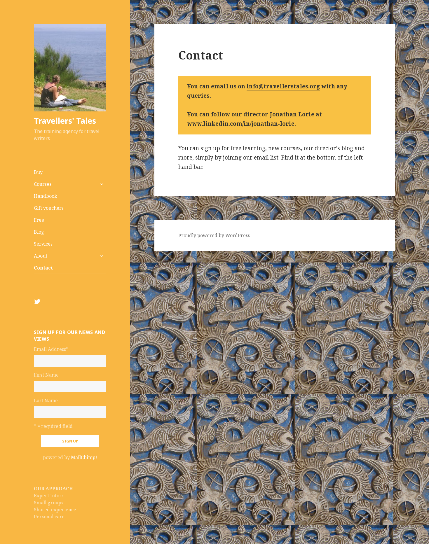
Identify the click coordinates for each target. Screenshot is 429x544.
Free (39, 220)
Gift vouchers (49, 208)
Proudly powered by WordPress (214, 235)
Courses (42, 184)
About (40, 256)
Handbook (45, 196)
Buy (38, 172)
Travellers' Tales (65, 120)
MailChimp (83, 457)
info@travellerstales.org (283, 86)
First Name (46, 375)
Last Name (46, 400)
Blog (39, 232)
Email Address (51, 349)
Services (43, 244)
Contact (43, 268)
